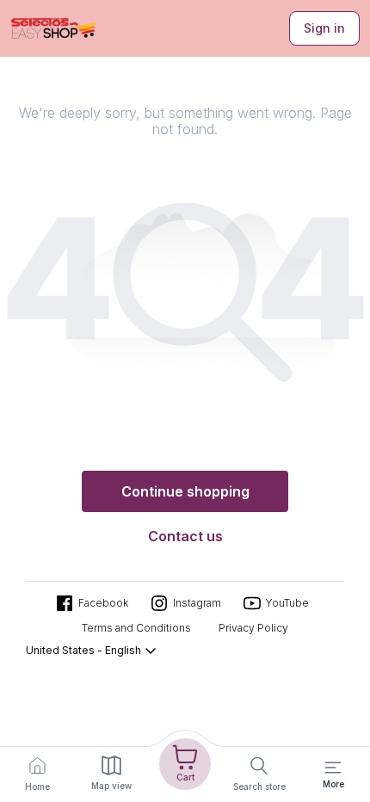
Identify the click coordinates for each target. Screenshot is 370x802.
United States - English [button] (83, 650)
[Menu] (333, 767)
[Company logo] (53, 28)
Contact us (185, 536)
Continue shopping (185, 491)
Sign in (324, 28)
